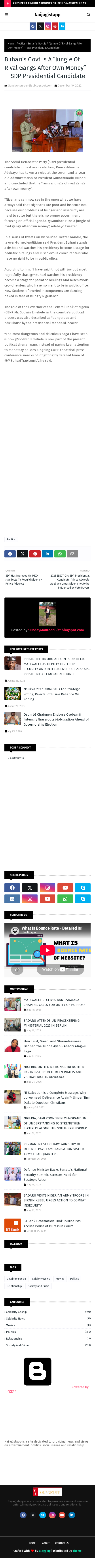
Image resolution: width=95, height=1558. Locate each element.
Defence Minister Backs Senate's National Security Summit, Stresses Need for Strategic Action (55, 1175)
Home (11, 43)
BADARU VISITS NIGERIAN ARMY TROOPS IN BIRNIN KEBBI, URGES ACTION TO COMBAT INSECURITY (56, 1200)
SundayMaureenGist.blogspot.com (30, 85)
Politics (21, 43)
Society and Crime (38, 1286)
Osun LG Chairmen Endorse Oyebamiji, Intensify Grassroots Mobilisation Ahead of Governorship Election (56, 719)
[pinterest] (55, 26)
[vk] (12, 898)
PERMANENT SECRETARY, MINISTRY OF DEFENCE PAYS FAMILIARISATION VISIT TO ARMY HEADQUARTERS (55, 1149)
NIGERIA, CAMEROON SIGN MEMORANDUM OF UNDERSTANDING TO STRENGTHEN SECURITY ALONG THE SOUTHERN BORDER (55, 1123)
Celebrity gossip (16, 1278)
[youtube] (65, 887)
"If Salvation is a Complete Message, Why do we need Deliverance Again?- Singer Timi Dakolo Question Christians (56, 1098)
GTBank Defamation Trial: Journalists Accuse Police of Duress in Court (52, 1223)
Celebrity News (41, 1278)
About (46, 1543)
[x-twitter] (40, 26)
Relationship (14, 1286)
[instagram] (48, 26)
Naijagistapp (48, 14)
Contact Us (61, 1543)
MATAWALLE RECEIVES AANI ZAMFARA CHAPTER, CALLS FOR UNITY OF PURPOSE (54, 1002)
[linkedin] (71, 1515)
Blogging (45, 1550)
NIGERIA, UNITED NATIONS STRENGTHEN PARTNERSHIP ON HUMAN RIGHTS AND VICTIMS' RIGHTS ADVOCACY (54, 1072)
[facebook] (33, 26)
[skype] (62, 26)
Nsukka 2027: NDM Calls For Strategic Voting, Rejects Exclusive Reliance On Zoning (52, 694)
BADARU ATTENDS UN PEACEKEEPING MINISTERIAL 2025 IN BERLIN (52, 1023)
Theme (77, 1550)
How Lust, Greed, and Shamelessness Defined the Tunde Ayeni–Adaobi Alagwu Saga (55, 1046)
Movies (60, 1278)
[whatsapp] (65, 898)
